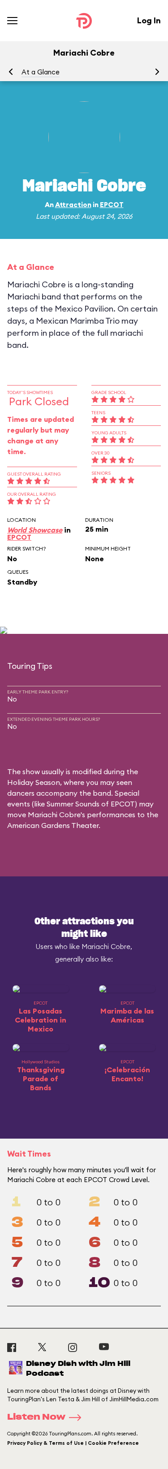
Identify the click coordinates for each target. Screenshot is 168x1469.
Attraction (73, 204)
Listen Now (36, 1417)
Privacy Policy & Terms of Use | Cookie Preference (73, 1443)
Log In (149, 20)
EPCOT (112, 204)
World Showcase (34, 529)
